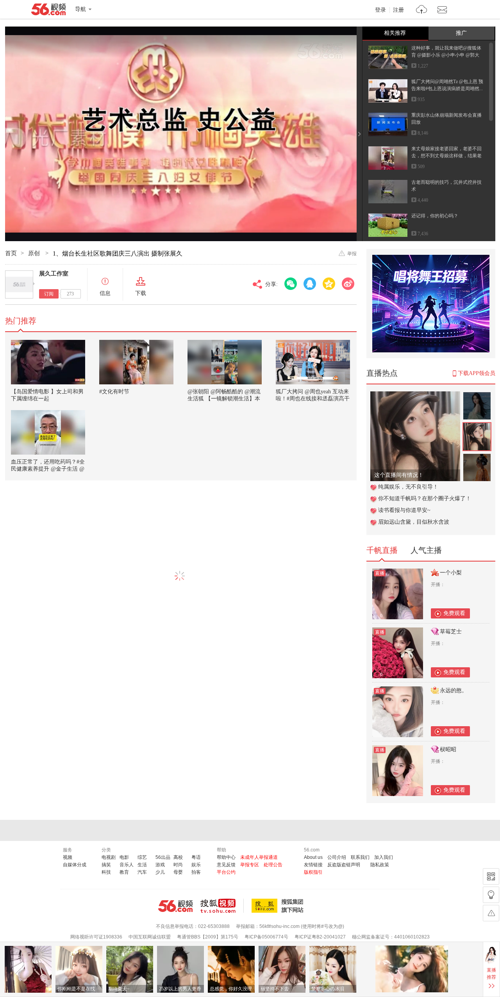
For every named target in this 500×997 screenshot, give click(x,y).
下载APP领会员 (476, 373)
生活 (142, 864)
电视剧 (109, 857)
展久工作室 (53, 273)
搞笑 (106, 864)
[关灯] (491, 895)
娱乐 (196, 864)
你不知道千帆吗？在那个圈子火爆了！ (424, 498)
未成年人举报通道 (259, 857)
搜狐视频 (222, 906)
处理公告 (273, 864)
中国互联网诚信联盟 (150, 937)
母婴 (178, 872)
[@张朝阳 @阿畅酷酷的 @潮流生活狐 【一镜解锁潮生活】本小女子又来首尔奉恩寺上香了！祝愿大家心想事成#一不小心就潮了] (225, 362)
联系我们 (360, 857)
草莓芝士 (451, 631)
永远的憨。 (453, 690)
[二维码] (491, 876)
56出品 (162, 857)
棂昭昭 (448, 749)
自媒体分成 (74, 864)
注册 (398, 10)
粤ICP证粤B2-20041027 (320, 937)
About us (313, 857)
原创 (34, 253)
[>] (421, 10)
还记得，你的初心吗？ (434, 216)
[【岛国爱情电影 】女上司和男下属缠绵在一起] (48, 362)
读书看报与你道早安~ (404, 510)
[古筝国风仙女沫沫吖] (415, 395)
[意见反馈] (491, 913)
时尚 (178, 864)
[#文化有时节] (136, 362)
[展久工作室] (19, 284)
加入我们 (383, 857)
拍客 (196, 872)
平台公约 (226, 872)
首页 (11, 253)
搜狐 (279, 906)
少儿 (160, 872)
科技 (106, 872)
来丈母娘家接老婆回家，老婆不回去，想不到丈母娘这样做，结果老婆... (446, 155)
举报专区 (249, 864)
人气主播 (426, 550)
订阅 (49, 294)
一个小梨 (451, 573)
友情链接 (313, 864)
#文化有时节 (114, 392)
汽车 (142, 872)
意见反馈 (226, 864)
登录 (380, 10)
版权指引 (313, 872)
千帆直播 (382, 550)
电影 (124, 857)
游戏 (160, 864)
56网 (175, 906)
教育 (124, 872)
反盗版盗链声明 (343, 864)
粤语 (196, 857)
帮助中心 (226, 857)
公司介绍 (336, 857)
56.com (48, 11)
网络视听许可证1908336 (96, 937)
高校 (178, 857)
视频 (67, 857)
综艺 (142, 857)
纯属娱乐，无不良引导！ (408, 487)
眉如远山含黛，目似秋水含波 (413, 522)
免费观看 (454, 613)
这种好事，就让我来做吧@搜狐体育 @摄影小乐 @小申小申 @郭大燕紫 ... (446, 55)
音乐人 (127, 864)
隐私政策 (379, 864)
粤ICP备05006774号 (266, 937)
